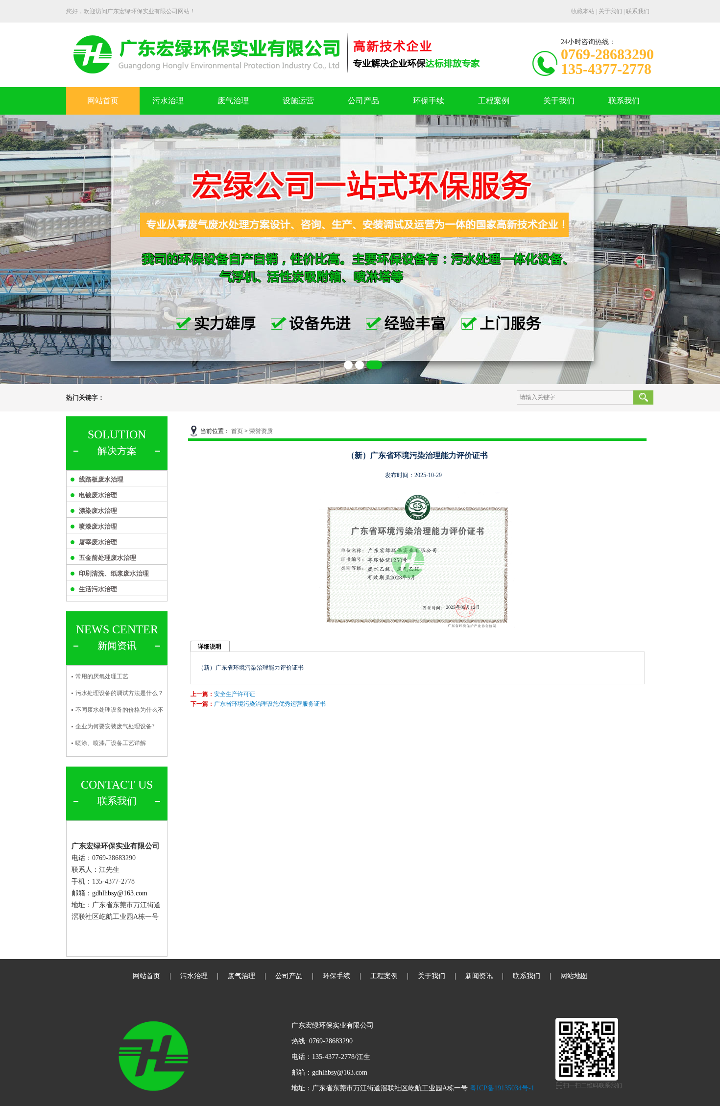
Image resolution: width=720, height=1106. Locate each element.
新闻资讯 (479, 976)
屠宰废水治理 (98, 542)
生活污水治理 (98, 589)
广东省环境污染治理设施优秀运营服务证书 (270, 703)
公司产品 (363, 100)
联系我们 (637, 11)
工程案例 (493, 100)
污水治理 (168, 100)
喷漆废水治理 (98, 526)
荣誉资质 (261, 431)
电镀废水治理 (98, 495)
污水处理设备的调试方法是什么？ (119, 693)
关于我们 (610, 11)
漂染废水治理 (98, 510)
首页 (237, 431)
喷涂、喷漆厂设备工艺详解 (110, 743)
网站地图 (574, 976)
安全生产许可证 (234, 694)
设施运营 (298, 100)
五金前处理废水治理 (107, 557)
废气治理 (233, 100)
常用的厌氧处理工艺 (101, 676)
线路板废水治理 (101, 479)
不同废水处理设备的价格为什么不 (119, 709)
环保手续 (428, 100)
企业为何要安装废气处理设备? (114, 726)
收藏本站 (583, 11)
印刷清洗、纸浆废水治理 (114, 573)
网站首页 (103, 100)
